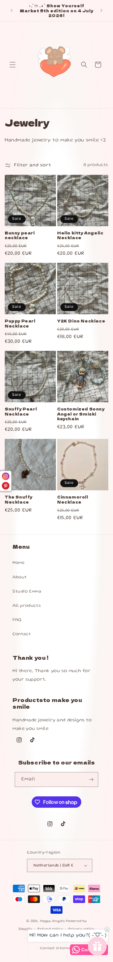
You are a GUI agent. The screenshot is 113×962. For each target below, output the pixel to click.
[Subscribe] (91, 779)
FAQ (17, 620)
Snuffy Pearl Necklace (21, 411)
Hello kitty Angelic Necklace (80, 235)
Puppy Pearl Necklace (20, 323)
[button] (12, 65)
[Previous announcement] (12, 10)
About (20, 577)
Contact (22, 634)
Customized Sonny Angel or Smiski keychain (81, 413)
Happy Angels (53, 921)
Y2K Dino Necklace (81, 320)
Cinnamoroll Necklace (72, 499)
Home (18, 563)
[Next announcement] (101, 10)
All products (27, 606)
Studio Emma (27, 591)
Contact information (59, 948)
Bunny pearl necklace (20, 235)
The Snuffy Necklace (19, 499)
